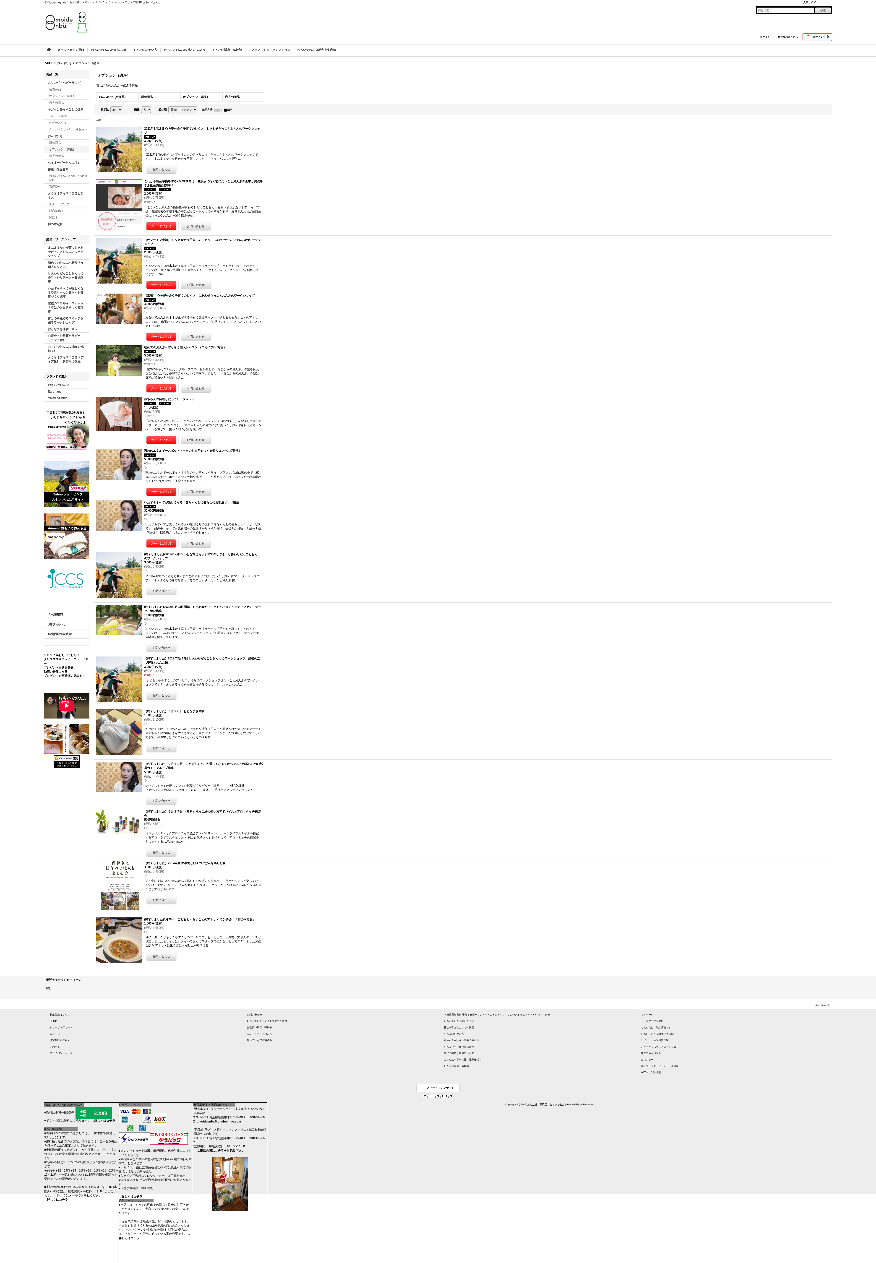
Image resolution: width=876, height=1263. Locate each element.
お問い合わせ (57, 624)
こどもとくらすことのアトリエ (658, 1046)
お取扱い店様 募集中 (259, 1027)
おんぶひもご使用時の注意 (459, 1046)
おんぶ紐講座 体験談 (456, 1066)
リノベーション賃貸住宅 (655, 1040)
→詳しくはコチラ (103, 1120)
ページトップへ (823, 1005)
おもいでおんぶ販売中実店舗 (657, 1033)
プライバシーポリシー (62, 1053)
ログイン (765, 37)
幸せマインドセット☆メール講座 (660, 1066)
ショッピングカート (61, 1027)
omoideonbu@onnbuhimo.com (219, 1121)
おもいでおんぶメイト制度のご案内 (267, 1021)
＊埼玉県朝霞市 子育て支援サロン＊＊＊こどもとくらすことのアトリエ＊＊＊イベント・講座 (497, 1014)
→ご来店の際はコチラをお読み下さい (219, 1150)
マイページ (647, 1014)
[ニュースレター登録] (66, 431)
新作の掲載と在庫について (459, 1053)
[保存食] (66, 738)
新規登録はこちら (788, 37)
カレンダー (647, 1059)
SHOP (53, 1021)
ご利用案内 (55, 614)
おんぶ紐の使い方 (454, 1033)
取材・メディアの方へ (259, 1033)
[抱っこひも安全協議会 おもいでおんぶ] (66, 579)
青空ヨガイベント (651, 1053)
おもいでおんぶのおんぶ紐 (459, 1021)
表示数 (105, 109)
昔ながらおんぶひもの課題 (459, 1027)
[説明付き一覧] (229, 109)
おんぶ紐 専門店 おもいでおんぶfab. (549, 1104)
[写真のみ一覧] (219, 109)
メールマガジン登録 (652, 1021)
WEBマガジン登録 (651, 1072)
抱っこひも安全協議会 (259, 1040)
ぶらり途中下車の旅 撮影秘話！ (463, 1059)
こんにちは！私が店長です (656, 1027)
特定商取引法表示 (60, 634)
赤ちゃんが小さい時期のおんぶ (461, 1040)
